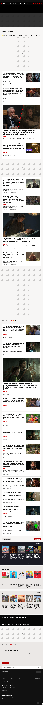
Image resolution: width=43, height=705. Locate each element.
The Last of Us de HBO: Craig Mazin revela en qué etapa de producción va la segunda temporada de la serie (13, 432)
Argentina (13, 624)
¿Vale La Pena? (5, 545)
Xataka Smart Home (5, 681)
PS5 (4, 450)
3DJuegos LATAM (13, 697)
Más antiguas (37, 539)
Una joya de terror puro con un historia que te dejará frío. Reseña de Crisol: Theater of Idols (13, 557)
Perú (16, 655)
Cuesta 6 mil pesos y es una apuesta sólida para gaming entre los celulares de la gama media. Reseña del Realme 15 (37, 558)
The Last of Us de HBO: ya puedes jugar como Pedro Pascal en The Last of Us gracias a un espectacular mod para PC (13, 480)
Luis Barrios (8, 502)
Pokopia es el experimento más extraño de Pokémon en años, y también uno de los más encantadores (5, 557)
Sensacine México (21, 697)
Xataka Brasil (4, 698)
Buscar (39, 667)
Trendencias (4, 687)
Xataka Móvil (4, 678)
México (3, 655)
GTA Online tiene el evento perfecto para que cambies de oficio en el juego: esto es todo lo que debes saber (5, 606)
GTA (3, 593)
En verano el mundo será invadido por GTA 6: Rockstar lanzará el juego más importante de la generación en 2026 (21, 607)
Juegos (9, 624)
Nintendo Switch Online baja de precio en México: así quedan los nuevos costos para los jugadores (13, 581)
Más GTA (38, 592)
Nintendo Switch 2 (20, 35)
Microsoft (24, 624)
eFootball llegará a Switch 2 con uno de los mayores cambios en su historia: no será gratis (5, 581)
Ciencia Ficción (32, 660)
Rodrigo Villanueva (9, 101)
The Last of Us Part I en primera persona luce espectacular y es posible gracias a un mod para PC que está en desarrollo (13, 447)
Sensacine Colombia (21, 698)
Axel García (8, 394)
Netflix (11, 35)
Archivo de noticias (7, 539)
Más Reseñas (38, 543)
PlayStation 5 (25, 3)
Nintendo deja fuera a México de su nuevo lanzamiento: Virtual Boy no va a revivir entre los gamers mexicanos (37, 582)
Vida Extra (11, 678)
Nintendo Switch (27, 35)
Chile (17, 653)
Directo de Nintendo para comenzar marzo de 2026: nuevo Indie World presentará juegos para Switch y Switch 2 (21, 582)
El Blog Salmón (12, 687)
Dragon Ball (40, 35)
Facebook (33, 3)
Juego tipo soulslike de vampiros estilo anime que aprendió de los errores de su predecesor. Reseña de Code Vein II (21, 559)
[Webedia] (40, 0)
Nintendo (14, 35)
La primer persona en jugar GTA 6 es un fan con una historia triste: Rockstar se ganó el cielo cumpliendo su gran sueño (37, 607)
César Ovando (8, 192)
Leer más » (33, 138)
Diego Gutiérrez (9, 84)
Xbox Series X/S (18, 3)
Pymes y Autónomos (13, 688)
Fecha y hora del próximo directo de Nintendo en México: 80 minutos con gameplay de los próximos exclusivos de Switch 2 (29, 583)
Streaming (17, 660)
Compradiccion (4, 690)
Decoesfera (4, 688)
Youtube (39, 3)
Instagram (37, 3)
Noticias (30, 655)
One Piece (32, 35)
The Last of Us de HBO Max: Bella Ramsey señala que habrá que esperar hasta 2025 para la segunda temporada (13, 494)
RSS (13, 320)
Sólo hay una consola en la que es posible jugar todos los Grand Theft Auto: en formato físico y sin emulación (13, 606)
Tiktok (41, 3)
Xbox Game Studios (18, 624)
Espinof (19, 678)
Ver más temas (5, 662)
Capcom (28, 624)
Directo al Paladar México (29, 697)
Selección (12, 3)
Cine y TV (5, 80)
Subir (38, 671)
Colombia (31, 653)
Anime (36, 35)
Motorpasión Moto (37, 678)
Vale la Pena (6, 3)
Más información (28, 703)
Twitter (35, 3)
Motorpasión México (37, 697)
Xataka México (4, 697)
